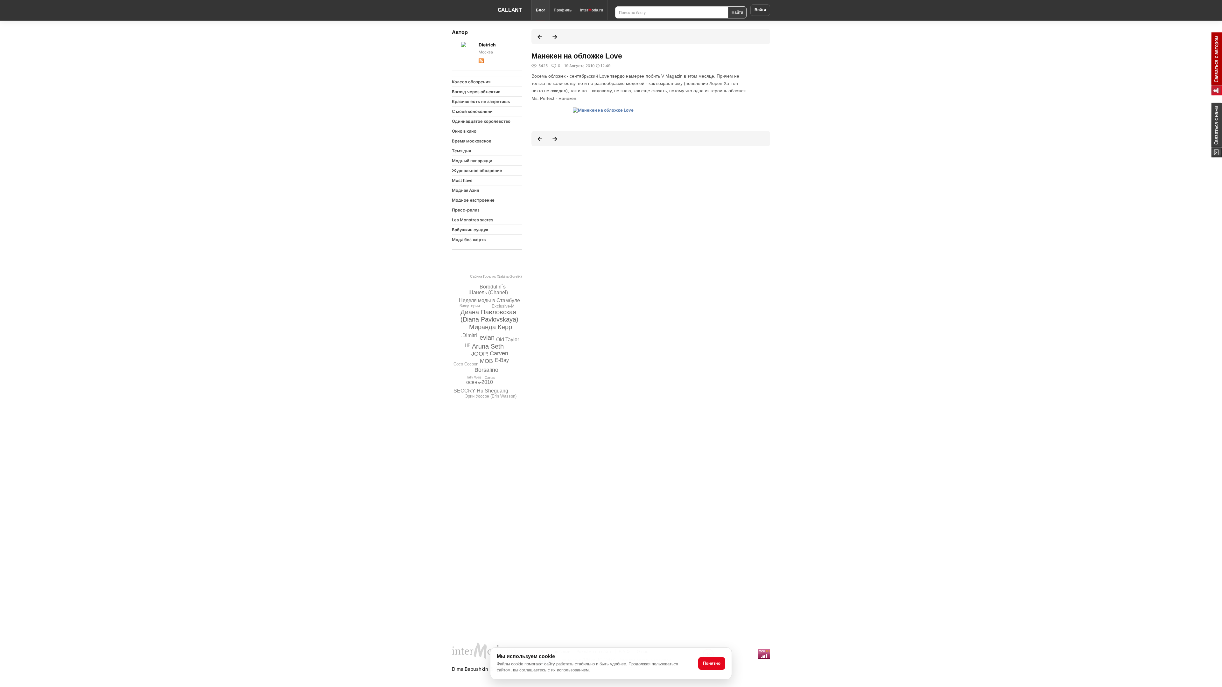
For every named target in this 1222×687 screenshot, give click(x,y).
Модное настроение (473, 200)
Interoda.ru (591, 10)
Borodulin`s (493, 286)
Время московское (471, 140)
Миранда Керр (490, 326)
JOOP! (479, 353)
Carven (499, 353)
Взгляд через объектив (476, 91)
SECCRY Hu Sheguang (480, 390)
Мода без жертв (469, 239)
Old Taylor (507, 339)
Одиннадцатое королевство (481, 121)
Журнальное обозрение (477, 170)
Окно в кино (464, 131)
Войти (760, 10)
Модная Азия (465, 190)
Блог (540, 10)
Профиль (563, 10)
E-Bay (502, 360)
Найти (737, 12)
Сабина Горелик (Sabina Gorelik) (496, 276)
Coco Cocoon (465, 364)
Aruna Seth (488, 346)
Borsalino (486, 370)
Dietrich (487, 44)
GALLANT (510, 10)
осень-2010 (479, 382)
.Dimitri (469, 335)
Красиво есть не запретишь (481, 101)
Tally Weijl (473, 377)
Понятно (711, 663)
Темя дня (461, 150)
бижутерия (470, 305)
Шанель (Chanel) (488, 292)
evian (487, 337)
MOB (486, 361)
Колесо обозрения (471, 81)
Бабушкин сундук (470, 229)
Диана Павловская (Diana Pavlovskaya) (489, 316)
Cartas (490, 377)
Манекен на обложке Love (576, 56)
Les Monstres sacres (472, 219)
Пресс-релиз (466, 209)
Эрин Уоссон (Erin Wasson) (490, 396)
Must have (462, 180)
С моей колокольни (472, 111)
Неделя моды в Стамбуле (489, 300)
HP (468, 345)
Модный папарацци (472, 160)
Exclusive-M (503, 306)
